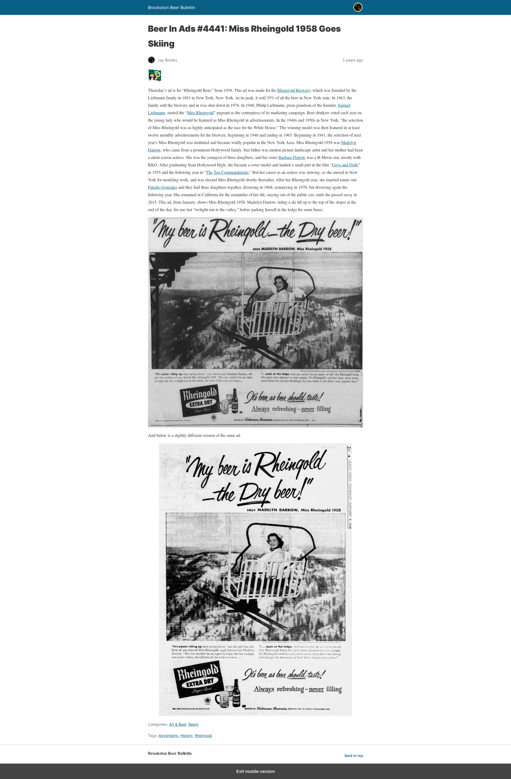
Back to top (354, 756)
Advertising (168, 735)
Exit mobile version (255, 771)
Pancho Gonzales (162, 187)
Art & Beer (177, 724)
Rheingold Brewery (293, 90)
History (186, 735)
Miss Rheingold (200, 112)
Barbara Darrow (292, 157)
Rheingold (203, 735)
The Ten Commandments (227, 172)
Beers (193, 724)
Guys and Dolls (345, 164)
